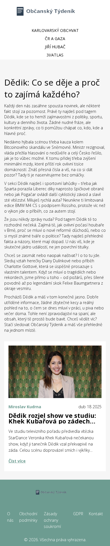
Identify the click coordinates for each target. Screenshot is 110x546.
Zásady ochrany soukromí (52, 520)
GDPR (78, 513)
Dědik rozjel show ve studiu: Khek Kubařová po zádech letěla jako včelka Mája (52, 418)
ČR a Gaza (55, 38)
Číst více (17, 461)
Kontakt (96, 513)
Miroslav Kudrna (24, 406)
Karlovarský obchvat (55, 30)
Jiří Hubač (55, 46)
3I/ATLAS (55, 55)
